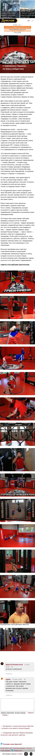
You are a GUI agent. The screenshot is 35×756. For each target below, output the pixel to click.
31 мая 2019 (9, 54)
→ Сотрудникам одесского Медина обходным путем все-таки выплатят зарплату (17, 734)
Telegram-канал (18, 750)
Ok (26, 754)
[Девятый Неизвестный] (2, 664)
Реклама (17, 33)
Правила (31, 713)
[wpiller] (2, 679)
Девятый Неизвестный (14, 664)
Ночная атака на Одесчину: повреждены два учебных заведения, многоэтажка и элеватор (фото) (9, 14)
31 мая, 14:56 (17, 679)
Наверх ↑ (5, 715)
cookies (19, 754)
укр (28, 20)
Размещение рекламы (19, 748)
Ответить (9, 674)
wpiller (8, 679)
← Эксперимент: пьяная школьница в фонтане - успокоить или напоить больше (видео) (17, 727)
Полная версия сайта (6, 748)
